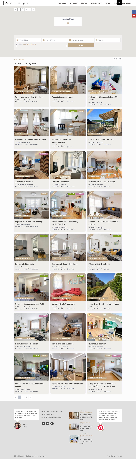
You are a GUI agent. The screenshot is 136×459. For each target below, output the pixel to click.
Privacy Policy (111, 456)
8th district (71, 147)
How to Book (73, 3)
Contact (107, 3)
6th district (35, 144)
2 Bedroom (20, 100)
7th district (35, 102)
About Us (84, 3)
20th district (108, 229)
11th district (108, 309)
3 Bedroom (20, 389)
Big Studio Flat (57, 100)
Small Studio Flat (21, 184)
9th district (35, 309)
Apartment (27, 100)
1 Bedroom (93, 142)
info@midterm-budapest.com (53, 417)
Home (15, 59)
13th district (108, 186)
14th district (72, 229)
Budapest (89, 414)
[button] (65, 28)
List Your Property (96, 3)
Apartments (62, 3)
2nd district (35, 391)
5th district (71, 102)
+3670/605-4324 (49, 414)
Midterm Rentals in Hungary (122, 3)
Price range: (19, 44)
